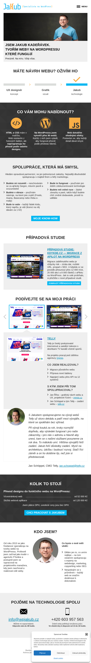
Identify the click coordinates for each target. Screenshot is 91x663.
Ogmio (60, 358)
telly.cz (61, 404)
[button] (86, 634)
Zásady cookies (58, 658)
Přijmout (42, 653)
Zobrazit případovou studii (64, 283)
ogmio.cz (77, 397)
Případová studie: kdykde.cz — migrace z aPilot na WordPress (64, 253)
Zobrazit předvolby (79, 653)
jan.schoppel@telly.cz (72, 465)
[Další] (86, 317)
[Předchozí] (5, 317)
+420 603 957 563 (67, 619)
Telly (51, 338)
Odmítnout (61, 653)
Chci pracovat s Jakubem (45, 512)
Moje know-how (45, 218)
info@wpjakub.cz (24, 619)
